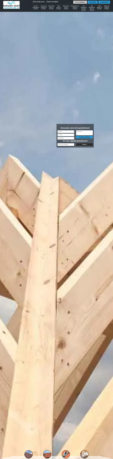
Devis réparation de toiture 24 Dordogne (92, 8)
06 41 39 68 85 (53, 2)
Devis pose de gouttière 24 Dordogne (44, 7)
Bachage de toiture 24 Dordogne (106, 7)
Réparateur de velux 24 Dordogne (66, 7)
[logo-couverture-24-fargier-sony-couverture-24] (11, 9)
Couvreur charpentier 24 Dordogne (36, 7)
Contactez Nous (104, 2)
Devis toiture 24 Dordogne (58, 7)
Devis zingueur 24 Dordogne (99, 7)
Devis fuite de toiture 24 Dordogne (51, 7)
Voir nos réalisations (80, 2)
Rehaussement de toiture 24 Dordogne (75, 7)
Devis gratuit (93, 2)
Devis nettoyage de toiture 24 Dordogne (84, 8)
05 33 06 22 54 (39, 2)
